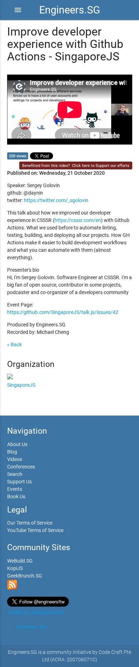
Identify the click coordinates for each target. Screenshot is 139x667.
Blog (12, 452)
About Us (17, 444)
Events (14, 489)
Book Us (16, 496)
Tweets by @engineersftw (35, 612)
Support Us (19, 481)
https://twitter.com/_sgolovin (56, 200)
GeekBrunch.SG (24, 576)
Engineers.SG (69, 10)
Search (14, 474)
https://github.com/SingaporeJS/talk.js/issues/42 (62, 312)
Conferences (21, 467)
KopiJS (15, 568)
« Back (14, 344)
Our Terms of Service (29, 523)
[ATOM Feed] (12, 588)
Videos (14, 459)
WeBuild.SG (20, 561)
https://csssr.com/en (78, 220)
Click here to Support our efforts (100, 165)
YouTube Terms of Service (35, 530)
